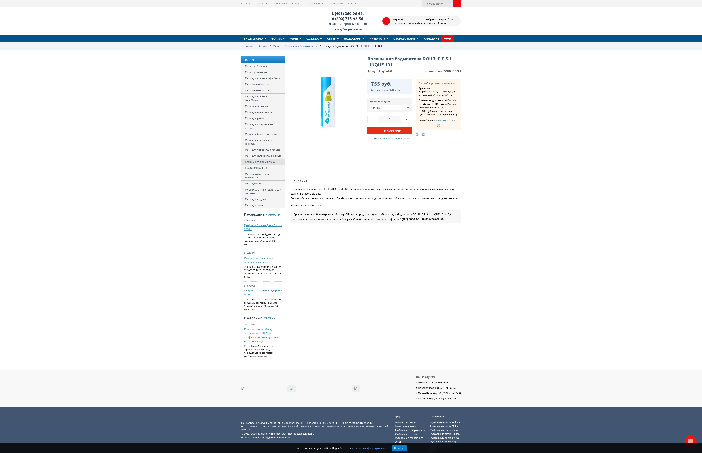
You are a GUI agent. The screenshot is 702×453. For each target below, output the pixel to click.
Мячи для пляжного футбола (262, 78)
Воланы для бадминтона (299, 46)
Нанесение (431, 38)
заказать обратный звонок (347, 24)
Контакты (353, 3)
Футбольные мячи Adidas (445, 422)
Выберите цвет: (380, 101)
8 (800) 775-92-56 (347, 18)
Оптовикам (336, 3)
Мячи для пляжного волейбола (257, 98)
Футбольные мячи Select (444, 426)
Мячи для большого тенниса (262, 134)
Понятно (399, 448)
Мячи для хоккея (255, 205)
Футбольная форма (406, 434)
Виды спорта (253, 38)
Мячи (294, 38)
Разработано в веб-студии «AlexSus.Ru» (265, 437)
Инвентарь (377, 38)
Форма (276, 38)
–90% (448, 38)
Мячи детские (253, 183)
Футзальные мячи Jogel (444, 441)
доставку (441, 120)
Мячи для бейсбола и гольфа (262, 149)
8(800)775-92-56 (329, 422)
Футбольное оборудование (411, 430)
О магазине (264, 3)
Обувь (331, 38)
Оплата (296, 3)
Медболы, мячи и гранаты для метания (263, 191)
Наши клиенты (315, 3)
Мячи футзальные (256, 72)
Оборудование (404, 38)
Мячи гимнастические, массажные (258, 175)
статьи (270, 318)
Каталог (263, 46)
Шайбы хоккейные (256, 167)
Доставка (281, 3)
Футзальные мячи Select (444, 437)
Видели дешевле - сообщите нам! (392, 138)
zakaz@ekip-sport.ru (347, 29)
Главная (246, 3)
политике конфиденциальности (370, 448)
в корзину (392, 130)
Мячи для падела (255, 199)
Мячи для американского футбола (260, 126)
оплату (452, 120)
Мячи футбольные (256, 66)
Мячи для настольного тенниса (258, 142)
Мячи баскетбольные (257, 84)
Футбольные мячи (405, 422)
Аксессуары (352, 38)
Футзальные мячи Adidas (445, 433)
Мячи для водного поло (259, 112)
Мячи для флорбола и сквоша (263, 155)
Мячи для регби (254, 118)
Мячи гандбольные (256, 106)
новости (272, 214)
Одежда (312, 38)
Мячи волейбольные (257, 90)
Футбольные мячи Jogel (444, 429)
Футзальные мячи (405, 426)
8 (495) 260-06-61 (347, 13)
